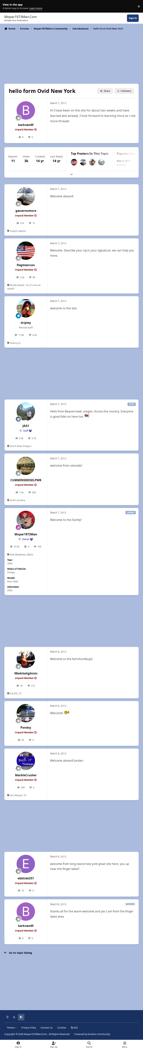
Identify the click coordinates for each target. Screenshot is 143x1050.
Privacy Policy (28, 1027)
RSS (75, 1027)
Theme (11, 1027)
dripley (26, 323)
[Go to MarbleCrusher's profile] (26, 761)
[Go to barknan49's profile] (26, 110)
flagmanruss (26, 265)
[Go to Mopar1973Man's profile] (26, 520)
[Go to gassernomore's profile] (83, 162)
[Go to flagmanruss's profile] (74, 162)
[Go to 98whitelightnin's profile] (26, 659)
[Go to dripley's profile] (92, 162)
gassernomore (25, 211)
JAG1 (26, 426)
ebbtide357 (26, 878)
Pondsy (25, 728)
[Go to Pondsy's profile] (26, 713)
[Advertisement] (71, 56)
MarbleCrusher (26, 775)
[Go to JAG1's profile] (101, 162)
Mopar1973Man (26, 534)
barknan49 (26, 125)
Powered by (92, 1034)
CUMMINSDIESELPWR (25, 480)
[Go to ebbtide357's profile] (26, 864)
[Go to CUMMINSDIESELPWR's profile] (26, 466)
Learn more (7, 6)
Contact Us (47, 1027)
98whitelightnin (25, 673)
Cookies (61, 1027)
